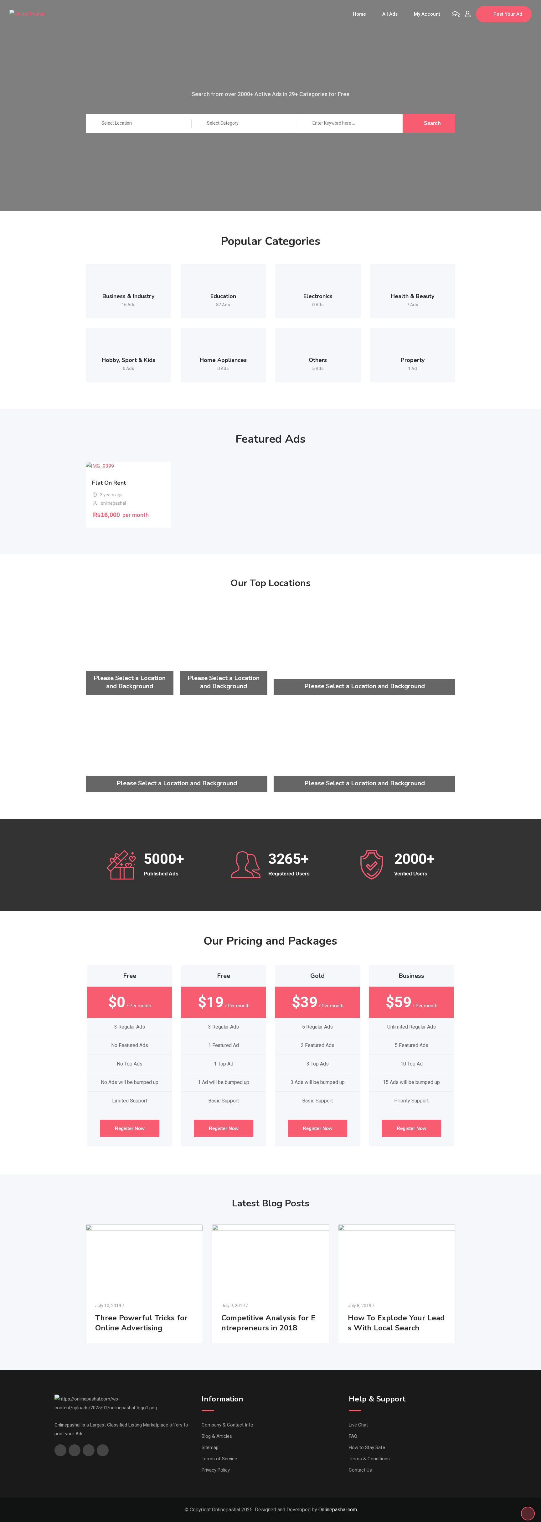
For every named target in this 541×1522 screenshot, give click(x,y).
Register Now (130, 1128)
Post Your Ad (507, 14)
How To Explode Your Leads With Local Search (396, 1323)
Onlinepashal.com (337, 1510)
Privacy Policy (216, 1470)
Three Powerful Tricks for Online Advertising (141, 1323)
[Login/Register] (468, 14)
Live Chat (358, 1425)
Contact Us (360, 1470)
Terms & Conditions (369, 1459)
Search (432, 123)
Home (359, 14)
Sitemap (210, 1447)
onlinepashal (113, 503)
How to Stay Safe (367, 1447)
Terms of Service (219, 1459)
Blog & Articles (217, 1436)
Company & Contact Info (227, 1425)
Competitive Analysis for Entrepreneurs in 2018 (268, 1323)
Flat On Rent (109, 483)
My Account (427, 14)
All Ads (390, 14)
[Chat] (456, 14)
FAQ (353, 1436)
